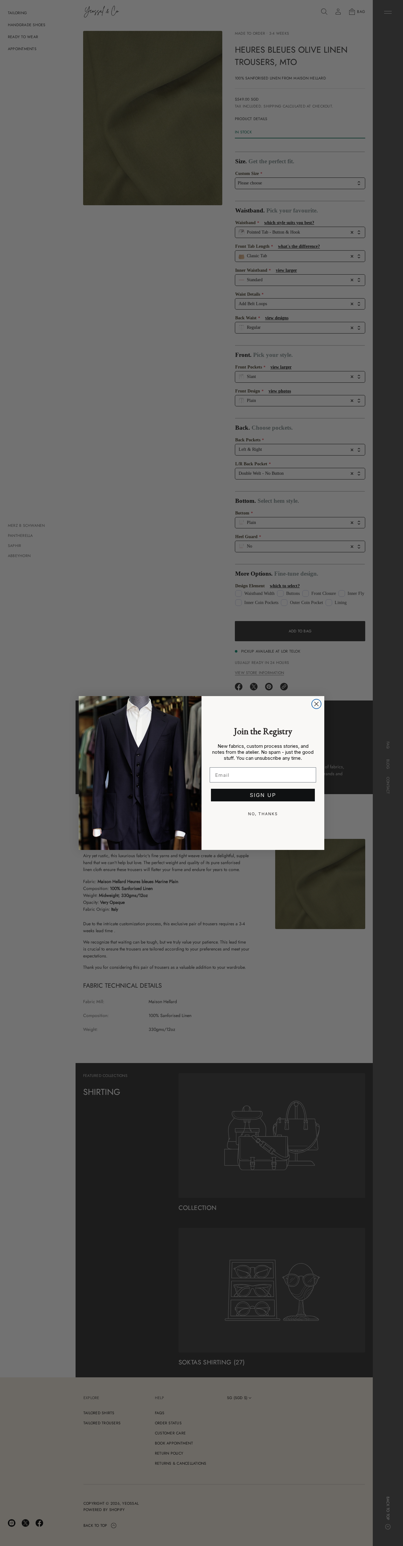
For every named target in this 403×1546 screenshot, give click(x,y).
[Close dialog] (316, 704)
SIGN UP (263, 795)
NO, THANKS (263, 813)
